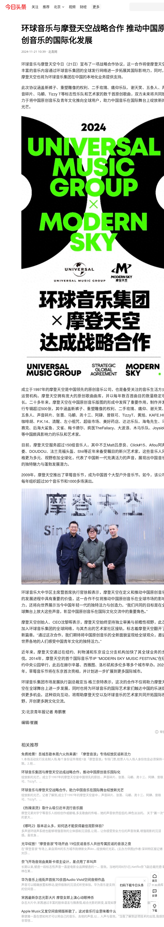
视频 (72, 6)
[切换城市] (63, 7)
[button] (35, 7)
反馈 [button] (154, 896)
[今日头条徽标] (15, 7)
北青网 (52, 52)
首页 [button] (154, 881)
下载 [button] (153, 907)
